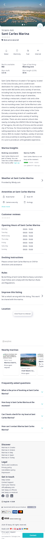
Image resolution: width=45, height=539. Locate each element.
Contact (33, 535)
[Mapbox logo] (6, 341)
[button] (22, 180)
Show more (6, 206)
